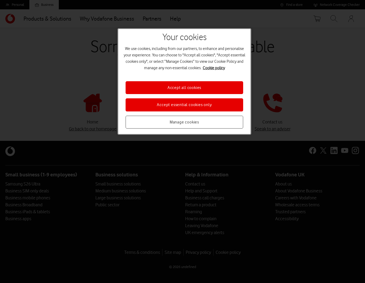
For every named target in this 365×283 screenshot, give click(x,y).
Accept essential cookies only (184, 104)
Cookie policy (214, 67)
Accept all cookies (184, 87)
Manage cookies (184, 122)
